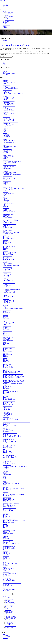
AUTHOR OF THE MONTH (9, 124)
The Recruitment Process (10, 617)
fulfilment (5, 262)
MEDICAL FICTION (7, 351)
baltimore (5, 130)
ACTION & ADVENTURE (9, 87)
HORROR (5, 295)
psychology (5, 458)
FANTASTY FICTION (8, 230)
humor (4, 297)
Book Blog (5, 40)
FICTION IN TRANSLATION (9, 246)
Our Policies (8, 18)
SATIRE (4, 478)
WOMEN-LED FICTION (8, 579)
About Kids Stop (9, 627)
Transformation (6, 556)
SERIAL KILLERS (7, 498)
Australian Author (6, 117)
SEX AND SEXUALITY (8, 499)
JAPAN (4, 317)
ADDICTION (6, 92)
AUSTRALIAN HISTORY (9, 120)
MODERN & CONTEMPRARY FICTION (12, 377)
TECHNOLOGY (6, 538)
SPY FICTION (6, 525)
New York (5, 407)
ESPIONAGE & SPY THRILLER (10, 219)
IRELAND (5, 315)
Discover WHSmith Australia (9, 621)
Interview (5, 313)
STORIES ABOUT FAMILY (9, 530)
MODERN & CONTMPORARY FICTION (12, 379)
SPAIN (4, 517)
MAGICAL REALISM (8, 348)
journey (4, 321)
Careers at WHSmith (9, 20)
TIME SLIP (5, 551)
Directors (7, 15)
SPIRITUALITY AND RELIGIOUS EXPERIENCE (14, 520)
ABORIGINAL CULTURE (9, 82)
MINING (5, 370)
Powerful (5, 450)
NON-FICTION (6, 412)
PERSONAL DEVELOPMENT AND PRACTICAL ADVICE (16, 422)
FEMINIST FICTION (7, 242)
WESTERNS (6, 572)
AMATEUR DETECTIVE (8, 104)
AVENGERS (6, 128)
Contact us (5, 2)
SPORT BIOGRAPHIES (8, 522)
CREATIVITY (6, 182)
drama (4, 204)
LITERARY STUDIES (8, 340)
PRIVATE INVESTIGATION (9, 454)
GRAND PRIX (6, 276)
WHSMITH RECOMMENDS (9, 573)
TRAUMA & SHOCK (8, 558)
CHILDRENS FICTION (8, 155)
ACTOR (4, 91)
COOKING (5, 177)
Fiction (4, 244)
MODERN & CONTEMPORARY (10, 372)
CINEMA (5, 158)
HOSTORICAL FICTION (8, 296)
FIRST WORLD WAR (8, 254)
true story (5, 564)
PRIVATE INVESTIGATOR (9, 455)
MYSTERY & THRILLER (9, 401)
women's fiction (6, 581)
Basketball (5, 131)
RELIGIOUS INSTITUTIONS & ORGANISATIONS (15, 466)
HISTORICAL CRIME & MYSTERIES (11, 289)
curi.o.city (5, 26)
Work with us (5, 4)
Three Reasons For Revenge (9, 73)
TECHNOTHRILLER (8, 540)
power (4, 449)
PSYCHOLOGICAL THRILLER (10, 457)
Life (3, 334)
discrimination (6, 200)
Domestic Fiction (6, 201)
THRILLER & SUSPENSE (9, 546)
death (4, 197)
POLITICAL (5, 434)
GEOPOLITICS (6, 269)
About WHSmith (9, 13)
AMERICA (5, 108)
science (4, 481)
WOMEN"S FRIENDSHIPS (9, 580)
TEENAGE (5, 542)
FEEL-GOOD (6, 237)
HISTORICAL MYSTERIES (9, 291)
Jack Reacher (5, 316)
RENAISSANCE (6, 467)
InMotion (5, 23)
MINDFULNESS (6, 369)
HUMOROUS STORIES (8, 301)
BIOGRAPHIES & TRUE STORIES (11, 138)
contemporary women (7, 176)
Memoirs (4, 359)
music (4, 395)
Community (5, 171)
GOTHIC (5, 273)
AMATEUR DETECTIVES (9, 106)
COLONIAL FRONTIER (8, 166)
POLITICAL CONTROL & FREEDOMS (12, 436)
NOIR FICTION (6, 409)
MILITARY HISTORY (8, 366)
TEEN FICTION (6, 541)
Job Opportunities (9, 605)
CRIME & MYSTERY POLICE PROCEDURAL (14, 188)
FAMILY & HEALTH (7, 222)
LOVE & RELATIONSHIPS (9, 347)
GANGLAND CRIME (8, 263)
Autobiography (6, 126)
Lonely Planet (6, 343)
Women (4, 576)
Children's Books (6, 152)
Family (4, 221)
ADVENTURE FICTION (8, 97)
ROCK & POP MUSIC (8, 470)
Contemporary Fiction (7, 173)
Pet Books (5, 424)
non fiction (5, 410)
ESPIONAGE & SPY (7, 217)
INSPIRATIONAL (7, 310)
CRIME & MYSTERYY (8, 189)
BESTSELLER (6, 135)
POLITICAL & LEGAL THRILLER (11, 435)
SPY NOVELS (6, 526)
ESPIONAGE (6, 216)
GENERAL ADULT (7, 267)
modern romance (6, 382)
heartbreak (5, 284)
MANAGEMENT (7, 349)
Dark (4, 195)
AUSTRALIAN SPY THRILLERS (10, 122)
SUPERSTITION (6, 531)
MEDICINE (5, 353)
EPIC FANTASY (6, 215)
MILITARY (5, 365)
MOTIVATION (6, 388)
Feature (4, 235)
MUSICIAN (5, 396)
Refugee (4, 462)
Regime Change (6, 69)
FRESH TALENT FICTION (9, 259)
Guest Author (5, 279)
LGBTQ (4, 332)
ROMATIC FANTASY (8, 474)
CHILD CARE (6, 151)
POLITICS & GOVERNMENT (10, 441)
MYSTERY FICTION (7, 402)
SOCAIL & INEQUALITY (9, 505)
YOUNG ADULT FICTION (9, 589)
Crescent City (6, 183)
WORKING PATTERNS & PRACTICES (12, 583)
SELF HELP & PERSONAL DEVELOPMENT (13, 488)
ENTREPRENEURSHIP (8, 214)
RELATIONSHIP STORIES (9, 463)
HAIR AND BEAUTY (8, 280)
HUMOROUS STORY (8, 302)
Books (4, 41)
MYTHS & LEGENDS (8, 404)
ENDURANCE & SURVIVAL (9, 211)
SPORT (4, 521)
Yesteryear (5, 71)
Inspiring (4, 311)
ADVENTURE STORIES (8, 98)
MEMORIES (5, 360)
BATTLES (5, 133)
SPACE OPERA (6, 516)
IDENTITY (5, 305)
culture (4, 194)
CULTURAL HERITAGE (8, 193)
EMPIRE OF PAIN (7, 210)
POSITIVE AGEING (7, 447)
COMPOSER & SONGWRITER (10, 172)
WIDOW (5, 574)
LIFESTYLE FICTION (8, 337)
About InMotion (8, 624)
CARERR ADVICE (7, 150)
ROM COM (5, 471)
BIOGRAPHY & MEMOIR (9, 140)
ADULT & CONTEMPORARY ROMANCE (13, 93)
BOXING (5, 145)
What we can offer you (10, 618)
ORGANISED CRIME (8, 414)
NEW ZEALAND (7, 408)
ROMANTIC (6, 473)
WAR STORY (6, 570)
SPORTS (5, 524)
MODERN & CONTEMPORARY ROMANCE (13, 376)
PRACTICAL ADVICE (8, 451)
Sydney (4, 537)
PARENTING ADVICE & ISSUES (10, 419)
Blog (6, 17)
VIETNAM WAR (6, 565)
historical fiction (6, 290)
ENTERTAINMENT (7, 213)
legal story (5, 328)
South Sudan (5, 514)
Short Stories (5, 501)
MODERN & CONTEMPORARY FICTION (13, 374)
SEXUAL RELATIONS (8, 500)
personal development (7, 420)
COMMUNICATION (7, 169)
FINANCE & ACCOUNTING (9, 252)
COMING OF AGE (7, 168)
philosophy (5, 426)
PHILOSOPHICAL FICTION (9, 425)
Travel (4, 559)
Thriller (4, 545)
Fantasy (4, 231)
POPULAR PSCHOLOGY (9, 444)
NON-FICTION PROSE (8, 413)
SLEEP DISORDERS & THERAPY (11, 503)
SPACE (4, 515)
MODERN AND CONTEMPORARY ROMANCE (14, 381)
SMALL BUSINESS (7, 504)
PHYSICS (5, 428)
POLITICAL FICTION (8, 438)
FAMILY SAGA (6, 229)
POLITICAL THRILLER (8, 439)
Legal (4, 634)
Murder (4, 393)
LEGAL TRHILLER (7, 331)
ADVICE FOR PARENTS (8, 101)
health (4, 281)
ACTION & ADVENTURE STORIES (11, 88)
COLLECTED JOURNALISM (9, 165)
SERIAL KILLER (7, 497)
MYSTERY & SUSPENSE (9, 399)
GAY (4, 264)
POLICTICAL (6, 431)
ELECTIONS (6, 208)
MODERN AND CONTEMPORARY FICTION (13, 380)
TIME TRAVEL (6, 552)
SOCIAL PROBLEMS (8, 510)
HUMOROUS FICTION (8, 300)
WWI (4, 586)
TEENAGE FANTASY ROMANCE (11, 543)
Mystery (4, 397)
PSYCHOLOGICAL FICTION (10, 456)
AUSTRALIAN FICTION (8, 119)
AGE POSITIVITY (7, 102)
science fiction (6, 482)
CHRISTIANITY (6, 157)
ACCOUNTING (6, 85)
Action (4, 86)
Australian (5, 115)
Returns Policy (8, 610)
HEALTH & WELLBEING (9, 283)
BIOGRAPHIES (6, 136)
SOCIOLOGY (6, 513)
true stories (5, 562)
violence (4, 567)
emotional (5, 209)
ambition (4, 107)
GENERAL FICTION (7, 268)
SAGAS (4, 477)
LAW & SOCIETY (7, 326)
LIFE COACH (6, 335)
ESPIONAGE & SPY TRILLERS (10, 220)
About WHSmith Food (10, 622)
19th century (5, 81)
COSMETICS (6, 179)
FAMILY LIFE (6, 226)
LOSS (4, 344)
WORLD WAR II (6, 584)
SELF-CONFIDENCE (8, 489)
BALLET (5, 129)
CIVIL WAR (5, 160)
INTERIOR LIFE (6, 312)
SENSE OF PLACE (7, 495)
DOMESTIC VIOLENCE (8, 203)
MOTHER (5, 387)
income (4, 307)
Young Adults (6, 590)
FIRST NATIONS (7, 253)
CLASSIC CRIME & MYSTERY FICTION (12, 161)
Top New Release (6, 554)
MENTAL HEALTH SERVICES (10, 363)
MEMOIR (5, 358)
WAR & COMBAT (7, 569)
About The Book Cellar (10, 626)
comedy (4, 167)
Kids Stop (5, 27)
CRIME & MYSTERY (8, 187)
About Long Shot (9, 623)
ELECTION (5, 206)
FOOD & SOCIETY (7, 256)
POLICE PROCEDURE (8, 430)
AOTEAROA (6, 112)
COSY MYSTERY (7, 181)
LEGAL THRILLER (7, 329)
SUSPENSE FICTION (8, 533)
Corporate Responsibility (10, 603)
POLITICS (5, 440)
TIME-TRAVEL (6, 553)
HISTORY (5, 294)
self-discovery (6, 492)
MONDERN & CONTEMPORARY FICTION (13, 383)
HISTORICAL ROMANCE (9, 292)
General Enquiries (9, 606)
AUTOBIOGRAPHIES (8, 125)
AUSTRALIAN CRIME (8, 118)
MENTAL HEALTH (7, 361)
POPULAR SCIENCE (8, 446)
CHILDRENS (6, 154)
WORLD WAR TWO (7, 585)
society (4, 511)
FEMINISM (5, 240)
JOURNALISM (6, 319)
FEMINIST (5, 241)
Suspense (5, 532)
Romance (5, 472)
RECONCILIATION (7, 461)
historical (5, 286)
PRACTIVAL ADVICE (8, 452)
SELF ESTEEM (6, 485)
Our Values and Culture (10, 616)
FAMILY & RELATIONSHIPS (9, 224)
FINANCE (5, 251)
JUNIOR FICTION (7, 323)
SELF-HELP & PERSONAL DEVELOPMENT (13, 494)
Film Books (5, 248)
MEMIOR (5, 355)
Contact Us (5, 638)
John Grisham (6, 318)
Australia (5, 114)
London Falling (6, 74)
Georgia (4, 270)
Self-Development (6, 490)
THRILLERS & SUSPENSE (9, 548)
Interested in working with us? (11, 619)
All (3, 62)
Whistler (4, 72)
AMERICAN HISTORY (8, 109)
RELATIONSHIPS (7, 465)
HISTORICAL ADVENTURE (9, 288)
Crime (4, 185)
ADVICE (5, 99)
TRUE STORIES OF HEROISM (10, 563)
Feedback (7, 607)
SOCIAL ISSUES (7, 509)
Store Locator (6, 5)
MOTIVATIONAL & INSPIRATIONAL (12, 391)
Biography (5, 139)
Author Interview (6, 123)
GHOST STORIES (7, 272)
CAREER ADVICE (7, 149)
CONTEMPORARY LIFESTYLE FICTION (12, 174)
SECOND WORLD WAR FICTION (11, 483)
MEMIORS (5, 356)
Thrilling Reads (6, 549)
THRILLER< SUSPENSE (8, 547)
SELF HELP (5, 487)
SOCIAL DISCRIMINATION (9, 508)
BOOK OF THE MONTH (8, 142)
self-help (4, 493)
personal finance (6, 423)
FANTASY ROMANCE (8, 233)
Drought (4, 205)
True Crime (5, 560)
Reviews (4, 64)
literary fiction (6, 339)
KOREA (5, 324)
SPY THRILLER (6, 527)
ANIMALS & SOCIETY (8, 110)
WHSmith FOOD (6, 21)
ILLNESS (5, 306)
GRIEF (4, 278)
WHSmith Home (9, 12)
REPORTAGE (6, 468)
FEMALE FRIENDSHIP (8, 238)
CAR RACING (6, 147)
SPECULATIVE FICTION (9, 519)
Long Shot (5, 22)
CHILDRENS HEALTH (8, 156)
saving (4, 479)
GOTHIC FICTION (7, 274)
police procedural (6, 429)
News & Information (9, 16)
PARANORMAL (6, 415)
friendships (5, 260)
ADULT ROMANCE (7, 94)
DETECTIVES (6, 199)
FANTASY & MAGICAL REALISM (11, 232)
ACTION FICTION (7, 90)
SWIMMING (6, 536)
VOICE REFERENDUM (8, 568)
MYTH (4, 403)
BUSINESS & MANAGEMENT (10, 146)
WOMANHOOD (6, 575)
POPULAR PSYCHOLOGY (9, 445)
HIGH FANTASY (7, 285)
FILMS (4, 249)
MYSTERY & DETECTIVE (9, 398)
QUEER (4, 460)
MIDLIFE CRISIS (7, 364)
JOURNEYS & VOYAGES (9, 322)
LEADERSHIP (6, 327)
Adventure (5, 96)
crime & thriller (6, 190)
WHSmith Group (9, 599)
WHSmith (5, 11)
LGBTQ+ (5, 333)
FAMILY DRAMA (7, 225)
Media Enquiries (8, 612)
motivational (5, 390)
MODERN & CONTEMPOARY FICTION (12, 371)
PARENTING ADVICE (8, 418)
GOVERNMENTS (7, 275)
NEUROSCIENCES (7, 406)
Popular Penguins (6, 442)
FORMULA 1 (6, 257)
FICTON (5, 247)
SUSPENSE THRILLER (8, 535)
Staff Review (5, 529)
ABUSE (4, 83)
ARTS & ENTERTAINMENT (9, 113)
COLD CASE (6, 163)
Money (4, 385)
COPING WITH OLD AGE (9, 178)
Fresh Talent (5, 258)
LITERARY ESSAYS (7, 338)
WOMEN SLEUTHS (7, 578)
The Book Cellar (6, 25)
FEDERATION (6, 236)
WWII (4, 588)
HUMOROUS (6, 299)
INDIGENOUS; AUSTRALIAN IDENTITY (13, 308)
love (4, 345)
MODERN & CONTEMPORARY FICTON (12, 375)
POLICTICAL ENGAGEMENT (10, 433)
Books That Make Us (7, 144)
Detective (5, 198)
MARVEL (5, 350)
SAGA (4, 476)
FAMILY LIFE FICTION (8, 227)
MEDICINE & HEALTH (8, 354)
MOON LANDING (7, 386)
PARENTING (6, 417)
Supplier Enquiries (9, 611)
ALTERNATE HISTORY (8, 103)
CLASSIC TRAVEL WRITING (10, 162)
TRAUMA (5, 557)
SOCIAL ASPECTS (7, 506)
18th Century (5, 80)
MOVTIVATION (6, 392)
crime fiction (5, 192)
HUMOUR (5, 304)
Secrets (4, 484)
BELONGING (6, 134)
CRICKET (5, 184)
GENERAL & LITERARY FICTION (11, 265)
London (4, 342)
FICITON (5, 243)
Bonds (4, 141)
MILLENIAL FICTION (8, 367)
